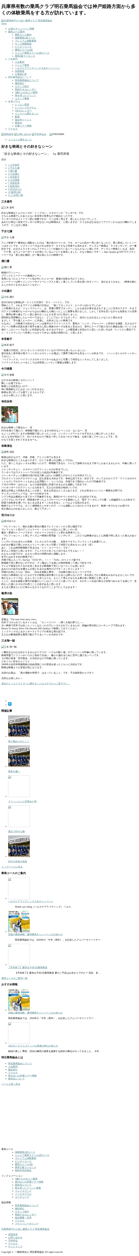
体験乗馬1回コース (25, 38)
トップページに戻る (12, 867)
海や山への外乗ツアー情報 (22, 1075)
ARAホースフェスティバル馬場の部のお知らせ (33, 1046)
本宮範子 (13, 177)
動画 (17, 116)
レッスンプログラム (25, 107)
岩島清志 (13, 186)
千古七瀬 (13, 168)
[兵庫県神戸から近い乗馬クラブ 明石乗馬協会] (26, 20)
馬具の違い (14, 771)
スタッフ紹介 (22, 86)
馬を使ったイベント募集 (28, 1188)
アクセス (13, 129)
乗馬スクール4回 (24, 50)
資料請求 (13, 1234)
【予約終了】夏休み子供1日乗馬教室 (27, 967)
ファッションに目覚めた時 (22, 801)
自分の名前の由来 (17, 861)
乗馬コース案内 (16, 32)
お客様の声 (21, 74)
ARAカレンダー (23, 110)
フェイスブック (23, 1191)
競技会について (16, 1078)
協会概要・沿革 (23, 1217)
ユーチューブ (22, 1197)
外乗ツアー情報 (23, 126)
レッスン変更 (22, 104)
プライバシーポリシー (27, 1223)
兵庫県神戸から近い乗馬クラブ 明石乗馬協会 (25, 1229)
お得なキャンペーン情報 (21, 28)
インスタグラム (23, 1194)
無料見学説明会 (23, 1170)
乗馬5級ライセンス (25, 56)
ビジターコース (23, 47)
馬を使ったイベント (25, 95)
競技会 (18, 123)
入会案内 (19, 62)
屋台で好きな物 (16, 831)
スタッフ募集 (22, 98)
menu (4, 23)
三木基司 (13, 165)
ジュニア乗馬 (22, 65)
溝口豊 (12, 171)
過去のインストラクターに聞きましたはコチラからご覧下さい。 (35, 683)
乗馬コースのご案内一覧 (14, 978)
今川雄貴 (13, 180)
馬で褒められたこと (18, 741)
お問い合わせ (15, 1237)
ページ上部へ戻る (10, 1084)
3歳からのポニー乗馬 (26, 92)
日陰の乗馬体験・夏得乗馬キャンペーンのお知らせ (35, 934)
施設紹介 (19, 83)
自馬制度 (19, 71)
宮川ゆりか (15, 189)
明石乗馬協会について (27, 80)
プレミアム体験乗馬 (25, 41)
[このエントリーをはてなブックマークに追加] (10, 705)
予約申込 (13, 1240)
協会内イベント (23, 120)
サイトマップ (15, 1246)
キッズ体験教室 (23, 44)
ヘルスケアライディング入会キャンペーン (37, 68)
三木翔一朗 (15, 195)
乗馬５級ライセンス (25, 1167)
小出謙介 (13, 174)
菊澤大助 (14, 192)
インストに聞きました (27, 113)
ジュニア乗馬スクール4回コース (32, 53)
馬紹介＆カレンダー (25, 89)
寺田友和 (13, 183)
